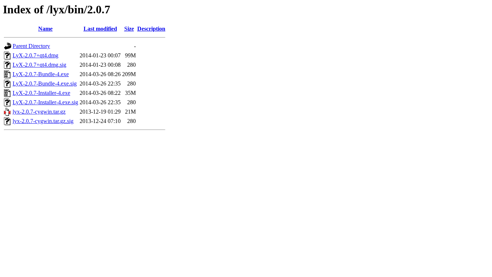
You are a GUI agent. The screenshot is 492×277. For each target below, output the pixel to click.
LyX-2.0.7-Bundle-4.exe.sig (45, 83)
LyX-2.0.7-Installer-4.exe (41, 93)
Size (129, 29)
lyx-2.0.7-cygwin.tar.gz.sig (43, 121)
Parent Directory (31, 46)
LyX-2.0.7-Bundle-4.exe (41, 74)
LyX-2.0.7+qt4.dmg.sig (39, 65)
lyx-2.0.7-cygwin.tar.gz (39, 112)
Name (45, 29)
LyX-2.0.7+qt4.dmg (35, 55)
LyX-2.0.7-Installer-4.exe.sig (45, 102)
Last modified (100, 29)
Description (151, 29)
